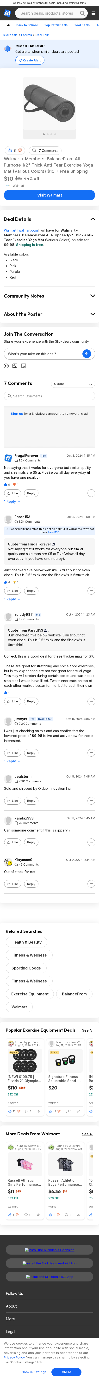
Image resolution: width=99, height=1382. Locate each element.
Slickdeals (10, 35)
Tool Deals (82, 25)
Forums (26, 35)
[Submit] (10, 396)
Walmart (10, 230)
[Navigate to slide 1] (44, 134)
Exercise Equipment (30, 994)
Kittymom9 (23, 860)
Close (66, 1372)
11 (15, 150)
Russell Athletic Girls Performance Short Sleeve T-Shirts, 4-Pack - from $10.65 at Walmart (23, 1182)
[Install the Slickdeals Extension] (49, 1250)
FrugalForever (26, 456)
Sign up (17, 413)
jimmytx (20, 719)
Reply (31, 493)
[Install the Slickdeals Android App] (49, 1263)
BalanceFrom (74, 994)
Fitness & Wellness (29, 955)
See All (87, 1030)
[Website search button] (82, 13)
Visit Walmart (49, 195)
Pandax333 (24, 818)
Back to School (26, 25)
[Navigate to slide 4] (55, 134)
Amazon (13, 1102)
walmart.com (28, 230)
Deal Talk (42, 35)
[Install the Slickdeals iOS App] (49, 1276)
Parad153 (22, 517)
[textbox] (43, 353)
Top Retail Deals (56, 25)
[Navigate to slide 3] (51, 134)
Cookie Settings (34, 1372)
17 (55, 1111)
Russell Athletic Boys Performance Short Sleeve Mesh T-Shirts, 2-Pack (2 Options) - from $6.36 (64, 1182)
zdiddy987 (23, 614)
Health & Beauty (27, 942)
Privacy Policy (14, 1357)
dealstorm (22, 776)
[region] (49, 1360)
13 (14, 1111)
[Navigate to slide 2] (48, 134)
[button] (20, 150)
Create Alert (32, 60)
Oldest (59, 384)
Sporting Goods (26, 968)
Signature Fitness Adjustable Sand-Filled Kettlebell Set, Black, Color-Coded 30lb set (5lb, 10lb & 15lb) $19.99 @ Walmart (65, 1079)
